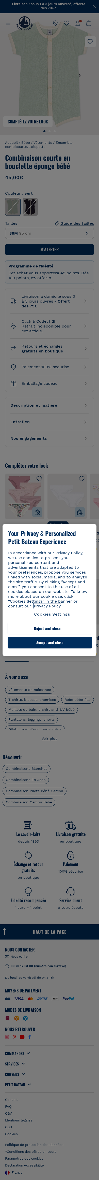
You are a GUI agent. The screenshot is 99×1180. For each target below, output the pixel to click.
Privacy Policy (47, 606)
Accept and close (49, 642)
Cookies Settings (52, 614)
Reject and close (47, 628)
